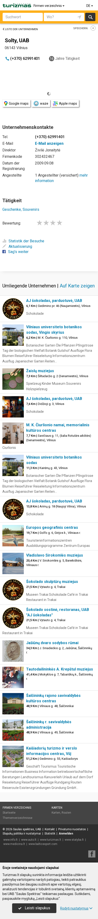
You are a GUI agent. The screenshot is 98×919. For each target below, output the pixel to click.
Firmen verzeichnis (48, 6)
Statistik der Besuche (26, 241)
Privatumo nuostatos (72, 829)
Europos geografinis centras (52, 527)
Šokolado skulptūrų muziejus (52, 581)
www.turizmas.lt (50, 839)
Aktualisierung (20, 246)
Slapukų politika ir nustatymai (22, 833)
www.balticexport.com (43, 844)
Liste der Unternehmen (21, 29)
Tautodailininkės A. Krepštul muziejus (59, 669)
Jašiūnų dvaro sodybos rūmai (52, 643)
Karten (57, 807)
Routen (66, 812)
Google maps (19, 103)
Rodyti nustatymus (74, 908)
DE (88, 6)
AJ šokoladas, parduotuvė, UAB (54, 300)
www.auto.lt (28, 839)
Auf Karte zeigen (77, 286)
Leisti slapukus (37, 908)
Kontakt (50, 829)
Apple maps (68, 103)
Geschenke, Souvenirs (20, 209)
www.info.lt (10, 839)
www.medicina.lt (14, 844)
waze (44, 103)
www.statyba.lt (74, 839)
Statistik (49, 833)
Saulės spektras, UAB (27, 829)
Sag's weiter (18, 251)
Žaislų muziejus (40, 371)
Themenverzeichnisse (17, 818)
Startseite (9, 812)
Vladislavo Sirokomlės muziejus (54, 555)
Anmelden (66, 833)
